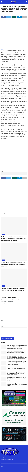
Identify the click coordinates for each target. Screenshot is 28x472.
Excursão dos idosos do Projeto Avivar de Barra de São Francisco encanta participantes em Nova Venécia (17, 379)
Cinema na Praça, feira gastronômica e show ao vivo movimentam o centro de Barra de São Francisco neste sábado (14, 264)
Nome (2, 320)
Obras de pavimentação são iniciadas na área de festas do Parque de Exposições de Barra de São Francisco (17, 384)
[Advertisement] (14, 33)
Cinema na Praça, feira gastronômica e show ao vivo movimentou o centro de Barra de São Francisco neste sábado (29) (16, 363)
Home (2, 466)
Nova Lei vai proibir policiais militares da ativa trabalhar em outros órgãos (14, 173)
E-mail (2, 326)
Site (2, 332)
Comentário (4, 304)
